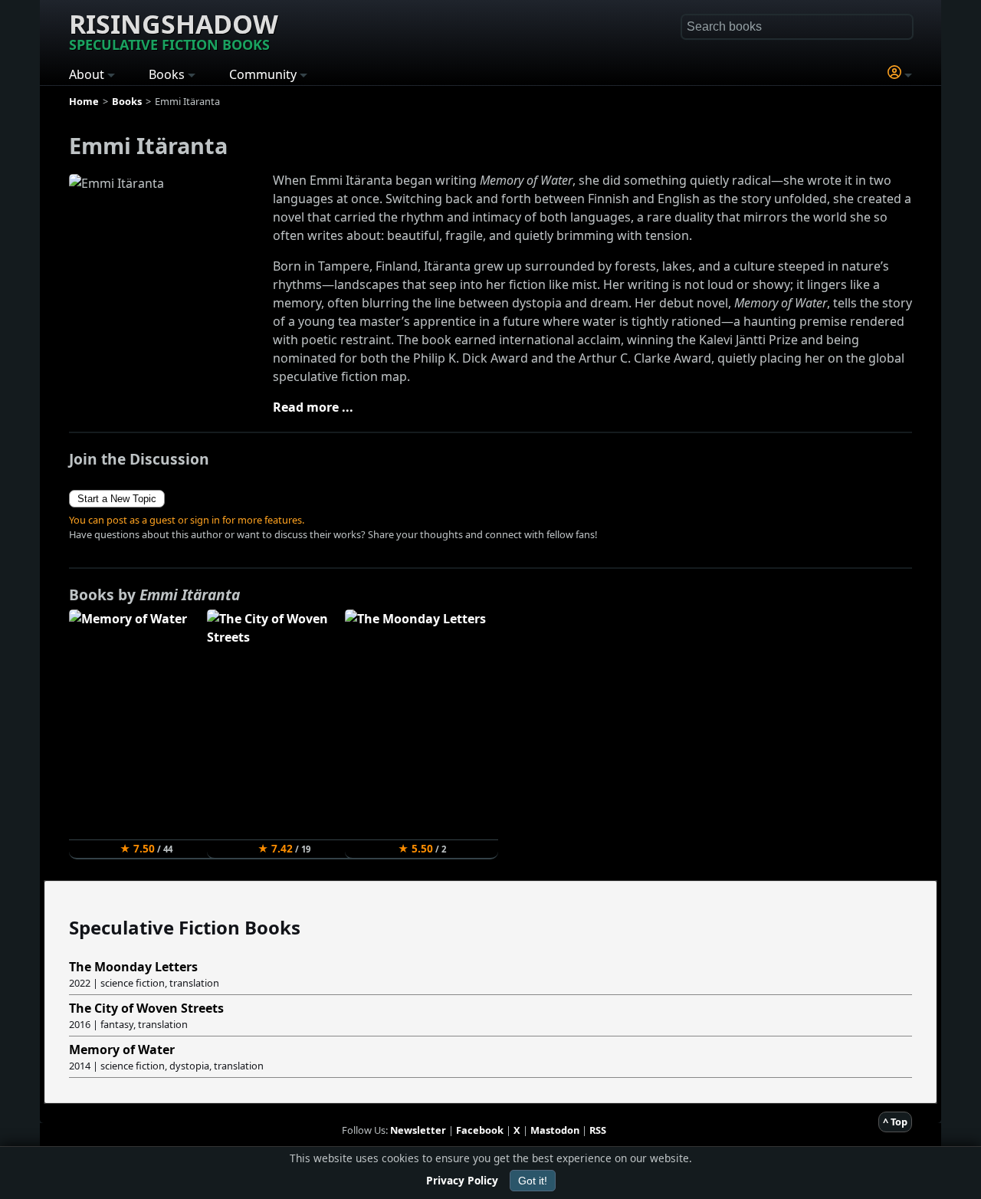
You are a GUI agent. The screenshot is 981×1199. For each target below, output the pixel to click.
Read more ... (313, 407)
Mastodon (554, 1130)
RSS (597, 1130)
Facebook (480, 1130)
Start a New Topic (116, 498)
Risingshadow (173, 30)
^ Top (895, 1121)
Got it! (532, 1180)
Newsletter (418, 1130)
